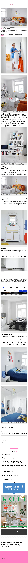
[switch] (11, 287)
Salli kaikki (23, 290)
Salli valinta (14, 290)
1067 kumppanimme (3, 278)
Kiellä (5, 290)
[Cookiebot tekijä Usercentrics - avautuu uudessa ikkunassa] (24, 271)
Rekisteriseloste (3, 555)
